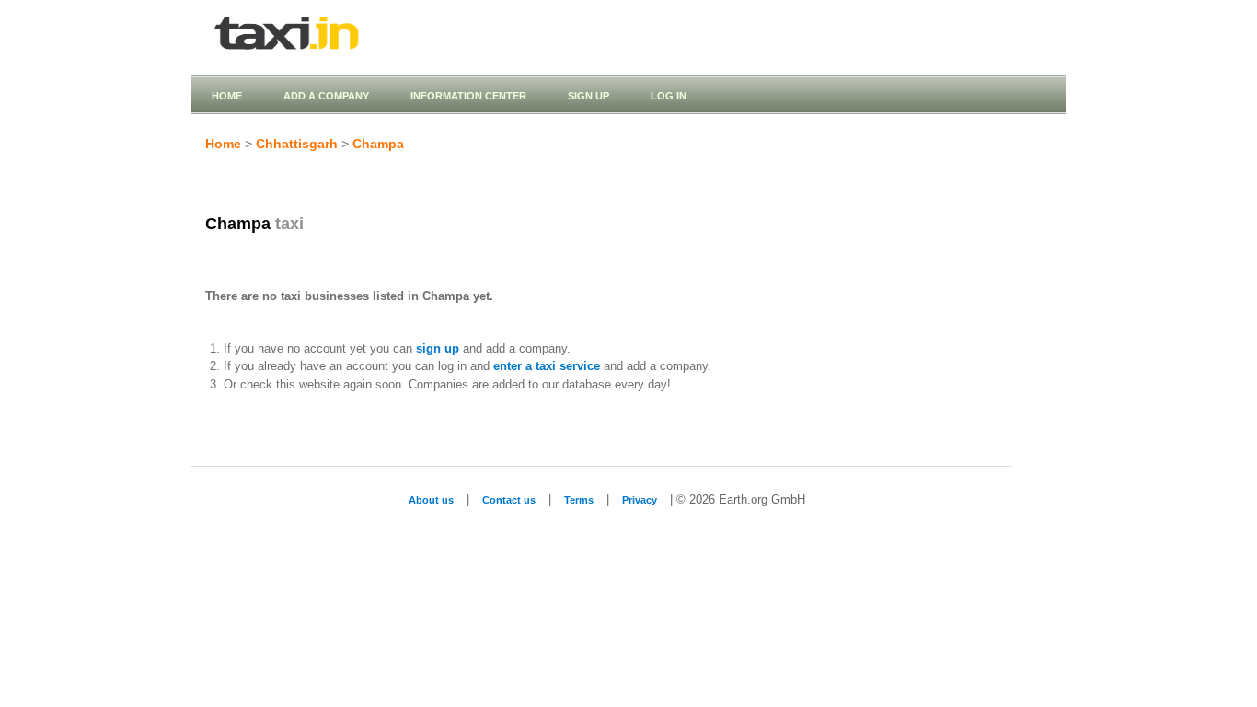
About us (431, 499)
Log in (668, 95)
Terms (579, 499)
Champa (378, 143)
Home (227, 95)
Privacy (639, 499)
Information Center (468, 95)
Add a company (326, 95)
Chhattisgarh (297, 143)
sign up (437, 348)
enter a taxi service (546, 366)
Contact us (509, 499)
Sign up (588, 95)
